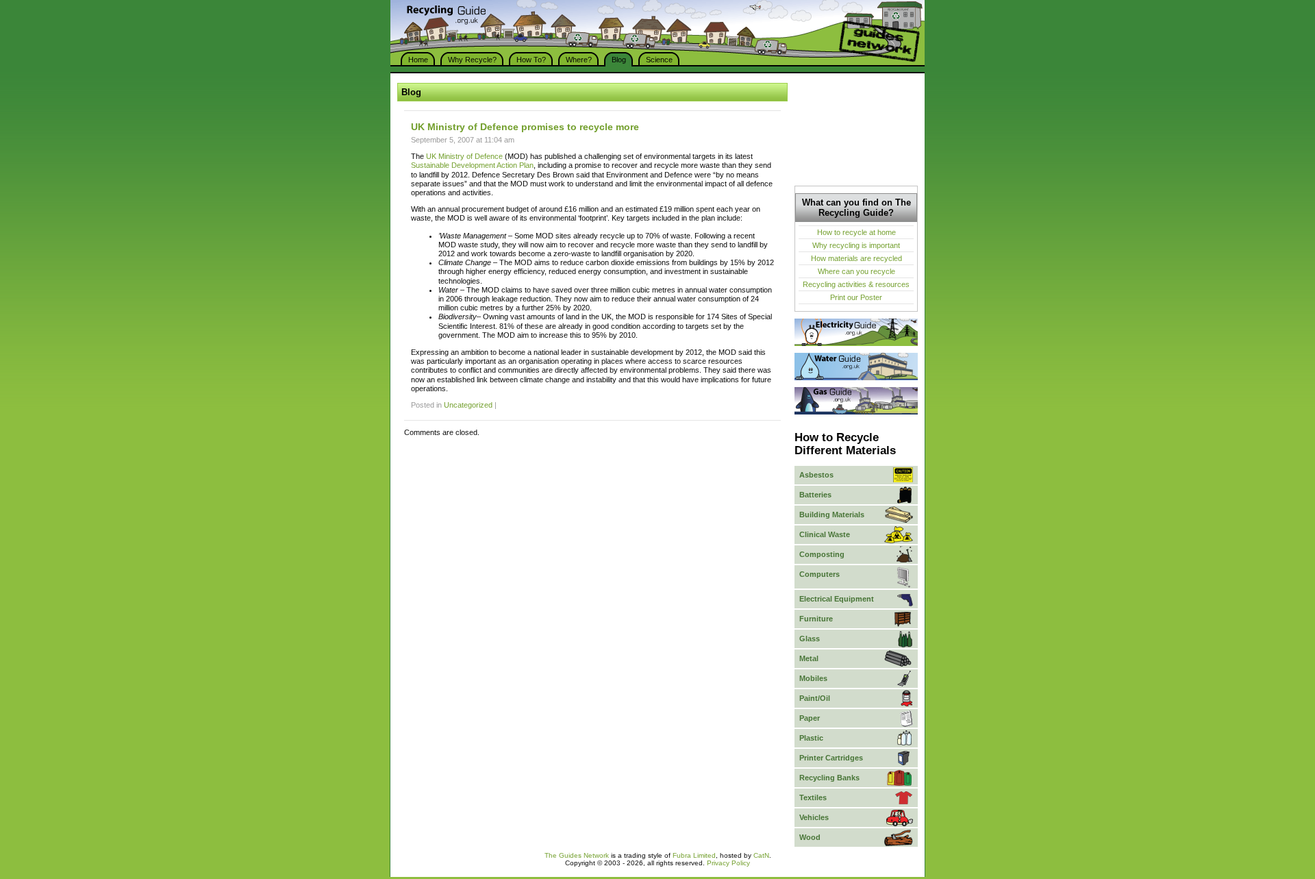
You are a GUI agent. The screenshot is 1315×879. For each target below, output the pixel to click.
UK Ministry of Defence (464, 156)
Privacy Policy (728, 863)
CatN (761, 855)
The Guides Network (576, 855)
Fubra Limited (694, 855)
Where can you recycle (856, 271)
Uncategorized (468, 405)
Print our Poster (856, 297)
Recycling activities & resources (856, 284)
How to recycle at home (856, 232)
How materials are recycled (856, 258)
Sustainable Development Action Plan (472, 165)
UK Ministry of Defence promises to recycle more (525, 126)
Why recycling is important (856, 245)
